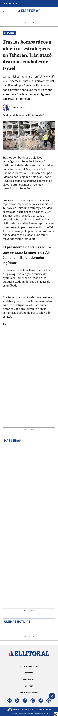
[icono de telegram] (40, 700)
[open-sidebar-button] (3, 10)
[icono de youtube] (9, 700)
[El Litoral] (29, 11)
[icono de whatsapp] (32, 700)
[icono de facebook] (25, 700)
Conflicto (9, 33)
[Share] (52, 696)
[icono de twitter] (17, 700)
